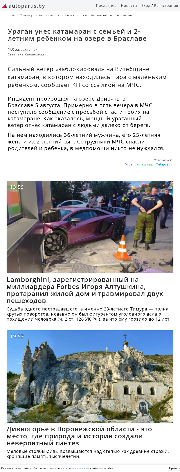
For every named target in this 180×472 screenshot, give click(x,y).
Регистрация (166, 5)
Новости (129, 5)
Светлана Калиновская (27, 54)
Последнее (106, 5)
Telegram (164, 164)
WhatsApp (145, 164)
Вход (145, 5)
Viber (129, 164)
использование (77, 468)
